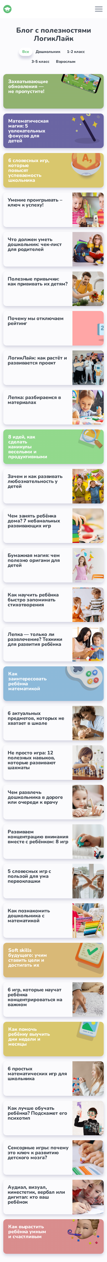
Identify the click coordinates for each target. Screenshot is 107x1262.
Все (25, 51)
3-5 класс (40, 61)
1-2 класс (76, 51)
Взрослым (65, 61)
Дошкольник (48, 51)
